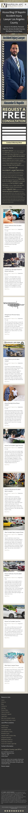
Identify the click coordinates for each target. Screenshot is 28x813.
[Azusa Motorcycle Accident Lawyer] (14, 349)
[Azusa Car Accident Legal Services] (14, 436)
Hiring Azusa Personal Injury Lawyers (12, 315)
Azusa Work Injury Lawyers (14, 175)
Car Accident (21, 181)
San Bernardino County (6, 731)
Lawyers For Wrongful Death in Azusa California (13, 270)
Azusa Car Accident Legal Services (14, 445)
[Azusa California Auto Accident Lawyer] (14, 216)
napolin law (11, 189)
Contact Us (4, 706)
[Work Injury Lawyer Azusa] (14, 656)
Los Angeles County (6, 729)
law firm (22, 185)
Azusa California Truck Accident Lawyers (13, 574)
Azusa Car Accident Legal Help (8, 743)
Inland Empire (4, 727)
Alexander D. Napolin (6, 714)
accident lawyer (7, 151)
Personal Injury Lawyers (10, 191)
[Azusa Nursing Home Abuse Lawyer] (14, 393)
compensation (10, 185)
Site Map (3, 708)
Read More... (7, 246)
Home (2, 207)
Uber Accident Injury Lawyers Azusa (17, 199)
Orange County (5, 725)
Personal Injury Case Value (20, 189)
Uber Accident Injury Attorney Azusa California (12, 194)
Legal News (4, 716)
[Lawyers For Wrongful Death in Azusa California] (14, 260)
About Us (3, 702)
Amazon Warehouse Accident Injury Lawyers (13, 490)
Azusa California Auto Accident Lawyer (13, 160)
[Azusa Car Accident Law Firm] (14, 612)
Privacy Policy (4, 710)
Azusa (6, 207)
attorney (7, 152)
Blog (2, 704)
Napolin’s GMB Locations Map (8, 735)
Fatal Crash (16, 185)
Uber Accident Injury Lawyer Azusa (12, 197)
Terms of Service (5, 712)
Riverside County (5, 733)
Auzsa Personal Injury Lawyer (15, 152)
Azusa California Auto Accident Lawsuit (19, 158)
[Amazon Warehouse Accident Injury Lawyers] (14, 480)
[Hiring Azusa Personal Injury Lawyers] (14, 304)
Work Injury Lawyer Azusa (12, 665)
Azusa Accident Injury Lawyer (8, 720)
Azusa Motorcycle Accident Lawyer (12, 360)
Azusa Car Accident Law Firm (12, 621)
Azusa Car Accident (13, 165)
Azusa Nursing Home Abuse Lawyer (12, 404)
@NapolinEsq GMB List (6, 739)
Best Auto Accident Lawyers (8, 718)
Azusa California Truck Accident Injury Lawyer (10, 161)
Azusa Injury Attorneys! (6, 741)
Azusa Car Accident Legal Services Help (9, 172)
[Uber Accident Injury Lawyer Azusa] (14, 523)
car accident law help (6, 183)
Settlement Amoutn (11, 193)
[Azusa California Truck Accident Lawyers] (14, 566)
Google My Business (6, 737)
